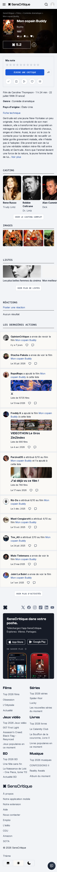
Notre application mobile (16, 799)
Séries (35, 688)
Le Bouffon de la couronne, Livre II (40, 736)
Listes (8, 259)
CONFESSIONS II (39, 765)
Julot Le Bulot (19, 574)
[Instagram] (35, 608)
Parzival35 (17, 457)
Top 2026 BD (10, 759)
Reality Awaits (37, 770)
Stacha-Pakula (19, 355)
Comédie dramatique (32, 13)
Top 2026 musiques (40, 759)
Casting (8, 170)
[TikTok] (40, 608)
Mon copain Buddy (11, 16)
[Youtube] (52, 608)
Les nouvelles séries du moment (41, 709)
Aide (5, 809)
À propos (8, 793)
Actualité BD (10, 776)
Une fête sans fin (12, 763)
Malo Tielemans (20, 555)
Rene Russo (9, 202)
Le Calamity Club (39, 729)
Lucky (33, 702)
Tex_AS (15, 537)
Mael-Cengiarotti (21, 518)
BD (5, 754)
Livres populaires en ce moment (41, 745)
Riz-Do (14, 500)
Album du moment (40, 776)
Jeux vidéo (11, 717)
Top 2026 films (11, 694)
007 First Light (11, 727)
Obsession (8, 699)
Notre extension (12, 804)
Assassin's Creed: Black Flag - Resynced (12, 736)
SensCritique (8, 13)
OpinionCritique (20, 336)
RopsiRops (17, 373)
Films (18, 13)
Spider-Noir (36, 698)
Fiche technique (11, 112)
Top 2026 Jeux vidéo (14, 722)
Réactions (10, 302)
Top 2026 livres (38, 723)
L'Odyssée (8, 704)
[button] (52, 4)
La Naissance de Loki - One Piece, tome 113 (15, 770)
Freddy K (16, 413)
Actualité (8, 710)
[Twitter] (23, 608)
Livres (35, 717)
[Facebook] (29, 608)
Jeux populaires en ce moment (13, 746)
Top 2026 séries (39, 693)
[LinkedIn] (46, 608)
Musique (36, 754)
